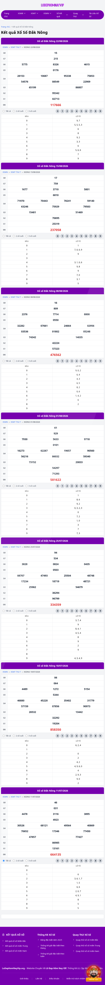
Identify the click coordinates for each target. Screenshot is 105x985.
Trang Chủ (6, 15)
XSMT (33, 13)
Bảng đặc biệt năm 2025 (51, 940)
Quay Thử (75, 15)
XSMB (20, 13)
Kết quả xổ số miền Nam (16, 951)
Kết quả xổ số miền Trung (16, 946)
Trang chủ (5, 27)
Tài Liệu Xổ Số (94, 15)
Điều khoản (54, 978)
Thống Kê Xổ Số (46, 934)
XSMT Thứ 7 (16, 47)
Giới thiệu (24, 978)
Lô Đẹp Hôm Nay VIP (56, 968)
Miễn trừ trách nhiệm (75, 978)
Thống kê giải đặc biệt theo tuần (52, 954)
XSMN (46, 13)
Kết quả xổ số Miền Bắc (15, 941)
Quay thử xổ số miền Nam (87, 951)
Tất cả (8, 111)
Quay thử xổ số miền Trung (88, 945)
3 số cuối (32, 111)
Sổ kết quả (59, 15)
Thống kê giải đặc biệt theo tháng (52, 946)
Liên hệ (39, 978)
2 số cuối (19, 111)
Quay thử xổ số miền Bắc (87, 940)
